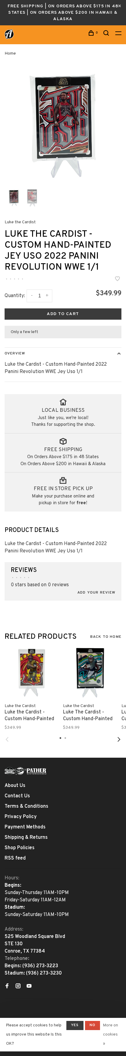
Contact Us (17, 796)
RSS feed (15, 858)
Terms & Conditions (26, 806)
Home (10, 53)
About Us (15, 786)
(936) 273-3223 (40, 966)
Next (119, 739)
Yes (75, 1025)
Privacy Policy (21, 817)
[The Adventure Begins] (26, 771)
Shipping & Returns (26, 838)
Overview (15, 353)
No (92, 1025)
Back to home (105, 636)
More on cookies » (110, 1034)
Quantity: (15, 296)
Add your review (96, 592)
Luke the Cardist (20, 222)
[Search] (107, 34)
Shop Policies (20, 848)
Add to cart (63, 314)
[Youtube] (29, 987)
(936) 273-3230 (44, 973)
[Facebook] (7, 987)
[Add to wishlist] (117, 280)
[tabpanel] (63, 126)
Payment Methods (25, 827)
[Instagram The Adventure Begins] (18, 987)
